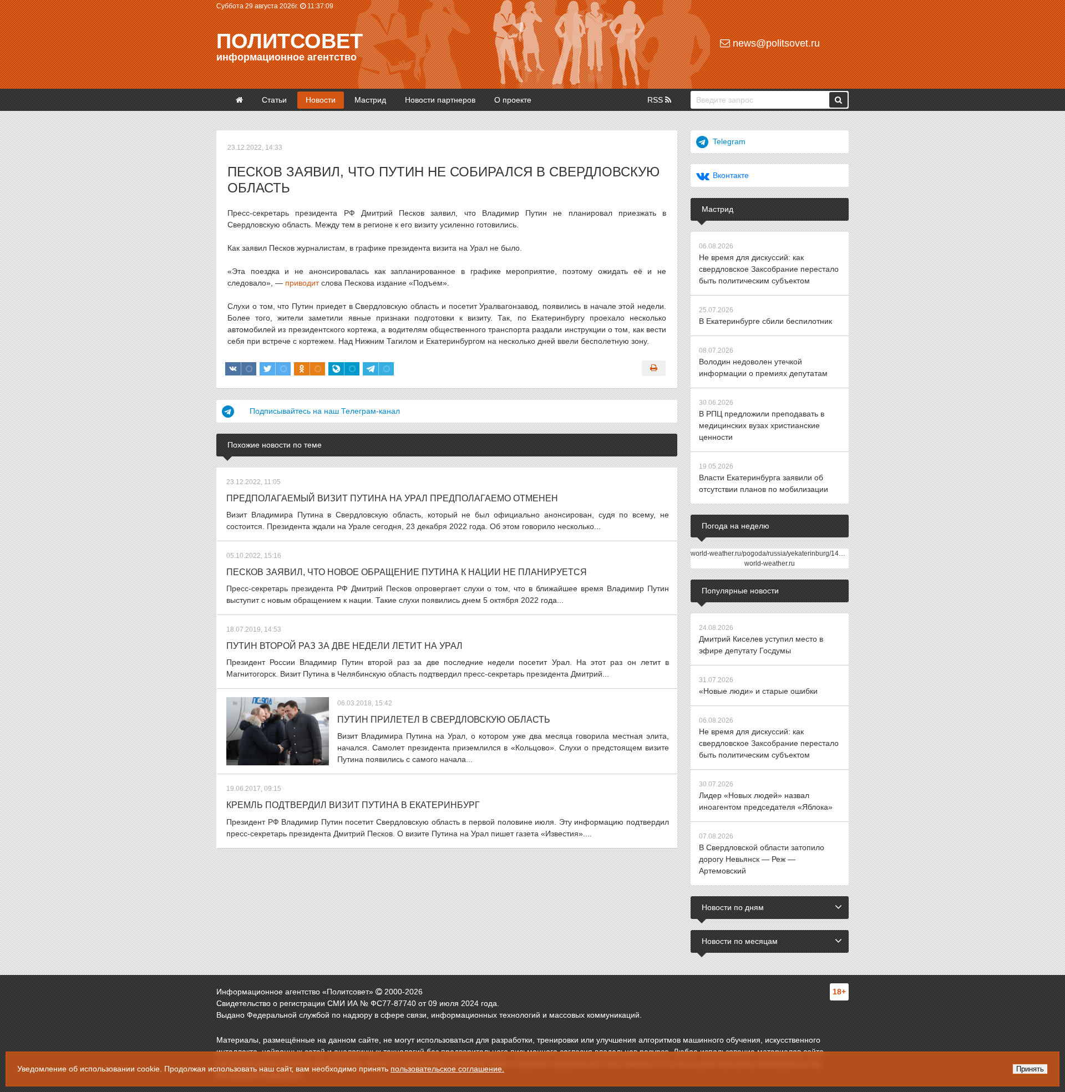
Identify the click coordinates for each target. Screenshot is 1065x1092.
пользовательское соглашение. (447, 1068)
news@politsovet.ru (775, 43)
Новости (321, 99)
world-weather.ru (769, 563)
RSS (656, 99)
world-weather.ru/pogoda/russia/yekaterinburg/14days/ (773, 553)
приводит (302, 282)
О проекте (512, 99)
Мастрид (370, 99)
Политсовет (289, 41)
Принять (1030, 1069)
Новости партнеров (440, 99)
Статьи (274, 99)
